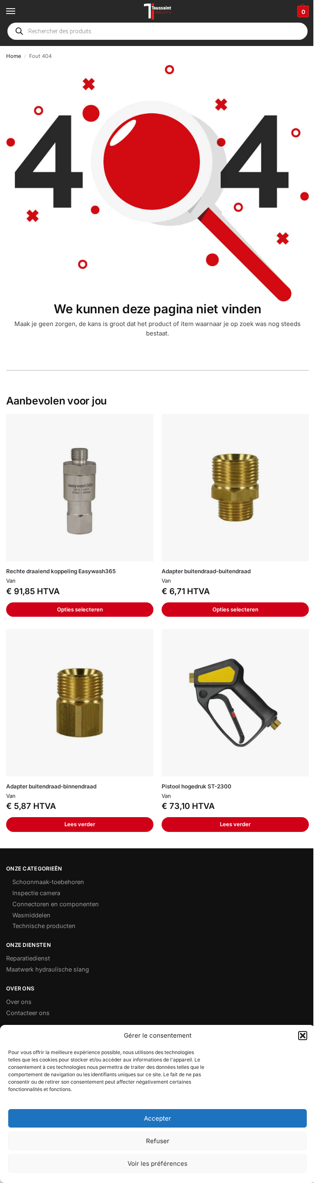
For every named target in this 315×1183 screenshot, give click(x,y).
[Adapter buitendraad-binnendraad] (79, 702)
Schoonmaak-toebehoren (48, 882)
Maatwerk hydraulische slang (47, 969)
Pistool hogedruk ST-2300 (196, 786)
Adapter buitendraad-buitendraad (206, 571)
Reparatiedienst (28, 958)
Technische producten (43, 926)
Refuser (157, 1141)
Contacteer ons (28, 1013)
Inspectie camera (36, 893)
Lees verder (79, 824)
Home (13, 56)
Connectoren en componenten (55, 904)
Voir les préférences (157, 1163)
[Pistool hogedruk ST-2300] (235, 702)
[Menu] (18, 11)
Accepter (157, 1118)
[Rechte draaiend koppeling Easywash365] (79, 487)
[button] (303, 1035)
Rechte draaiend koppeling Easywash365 (61, 571)
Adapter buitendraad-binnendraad (51, 786)
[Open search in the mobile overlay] (157, 31)
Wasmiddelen (31, 915)
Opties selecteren (80, 609)
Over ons (19, 1002)
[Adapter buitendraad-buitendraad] (235, 487)
